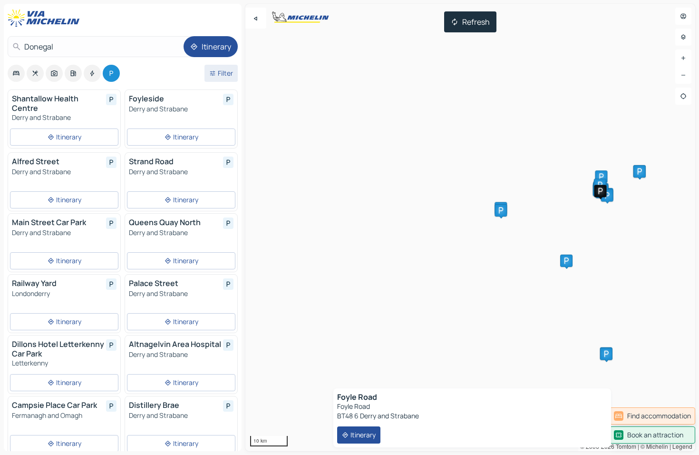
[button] (601, 176)
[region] (470, 227)
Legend (682, 446)
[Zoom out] (683, 75)
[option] (16, 73)
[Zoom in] (683, 58)
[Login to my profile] (683, 16)
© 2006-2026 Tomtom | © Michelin (624, 446)
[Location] (683, 96)
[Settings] (683, 37)
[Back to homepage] (46, 18)
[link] (652, 416)
